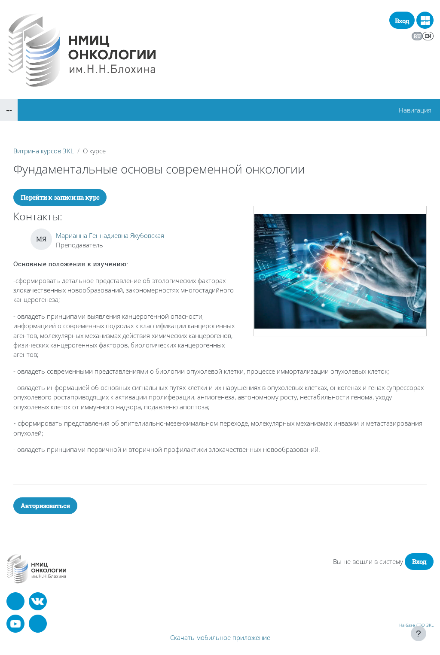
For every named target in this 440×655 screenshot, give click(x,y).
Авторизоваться (45, 505)
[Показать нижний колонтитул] (418, 633)
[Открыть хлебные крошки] (9, 110)
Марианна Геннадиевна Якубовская (110, 235)
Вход (402, 20)
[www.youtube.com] (15, 624)
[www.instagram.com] (38, 624)
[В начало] (36, 568)
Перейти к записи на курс (60, 197)
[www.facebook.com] (15, 601)
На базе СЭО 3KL (416, 625)
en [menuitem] (428, 36)
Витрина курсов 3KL (43, 150)
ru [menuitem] (417, 36)
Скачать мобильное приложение (220, 637)
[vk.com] (38, 601)
